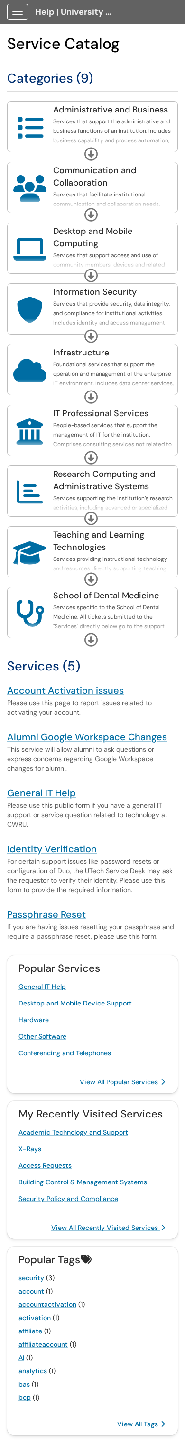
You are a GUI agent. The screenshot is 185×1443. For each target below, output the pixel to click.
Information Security (95, 292)
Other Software (42, 1036)
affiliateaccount (43, 1344)
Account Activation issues (65, 690)
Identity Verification (52, 849)
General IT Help (41, 793)
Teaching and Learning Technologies (98, 541)
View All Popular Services (120, 1082)
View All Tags (138, 1424)
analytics (32, 1371)
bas (24, 1384)
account (31, 1291)
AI (21, 1357)
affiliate (30, 1331)
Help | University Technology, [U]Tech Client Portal (76, 12)
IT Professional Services (100, 413)
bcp (24, 1397)
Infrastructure (81, 352)
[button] (91, 154)
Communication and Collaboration (94, 176)
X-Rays (29, 1149)
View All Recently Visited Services (105, 1227)
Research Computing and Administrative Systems (104, 480)
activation (34, 1317)
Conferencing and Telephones (64, 1053)
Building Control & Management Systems (82, 1182)
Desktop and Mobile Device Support (75, 1003)
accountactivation (47, 1304)
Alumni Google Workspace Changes (87, 737)
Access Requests (45, 1165)
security (31, 1278)
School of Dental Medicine (106, 595)
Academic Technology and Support (73, 1132)
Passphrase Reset (46, 914)
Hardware (33, 1019)
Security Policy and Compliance (68, 1198)
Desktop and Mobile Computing (92, 237)
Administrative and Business (110, 109)
